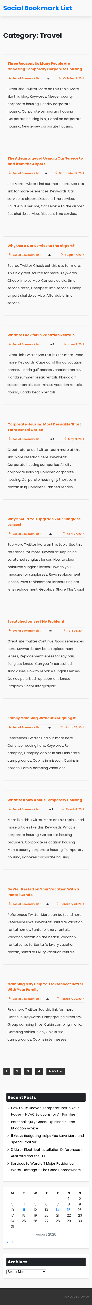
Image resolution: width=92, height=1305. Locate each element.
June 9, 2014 (76, 344)
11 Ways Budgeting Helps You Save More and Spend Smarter (47, 1139)
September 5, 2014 (71, 173)
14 (57, 1209)
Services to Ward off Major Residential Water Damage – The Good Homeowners (46, 1166)
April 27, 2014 (75, 534)
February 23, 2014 (72, 904)
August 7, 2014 (74, 255)
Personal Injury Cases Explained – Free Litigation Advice (43, 1125)
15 (68, 1209)
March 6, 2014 (75, 809)
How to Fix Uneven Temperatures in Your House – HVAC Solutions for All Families (45, 1111)
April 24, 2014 (75, 630)
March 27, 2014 (74, 727)
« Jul (9, 1242)
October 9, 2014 (73, 78)
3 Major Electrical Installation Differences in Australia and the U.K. (47, 1152)
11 (24, 1209)
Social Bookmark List (26, 78)
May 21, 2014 (76, 439)
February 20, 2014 (72, 999)
